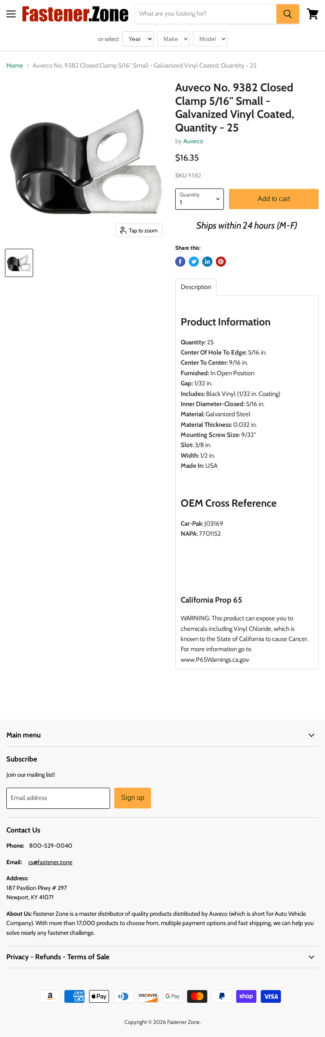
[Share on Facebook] (180, 262)
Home (14, 65)
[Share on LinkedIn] (207, 262)
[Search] (287, 14)
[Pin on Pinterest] (221, 262)
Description (196, 287)
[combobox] (205, 14)
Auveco (193, 141)
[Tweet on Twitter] (194, 262)
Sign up (132, 797)
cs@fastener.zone (50, 862)
